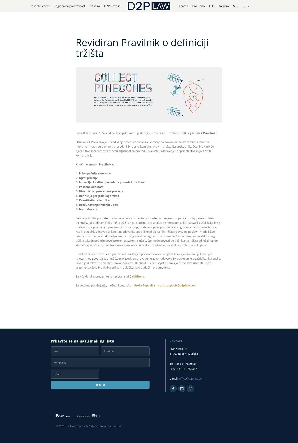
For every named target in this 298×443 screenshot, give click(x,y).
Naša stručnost (39, 6)
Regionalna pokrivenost (69, 6)
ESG (211, 6)
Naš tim (95, 6)
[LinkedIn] (181, 388)
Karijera (223, 6)
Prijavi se (100, 384)
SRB (236, 6)
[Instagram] (190, 388)
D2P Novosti (112, 6)
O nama (182, 6)
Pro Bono (198, 6)
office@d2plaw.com (191, 378)
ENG (246, 6)
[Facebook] (173, 388)
